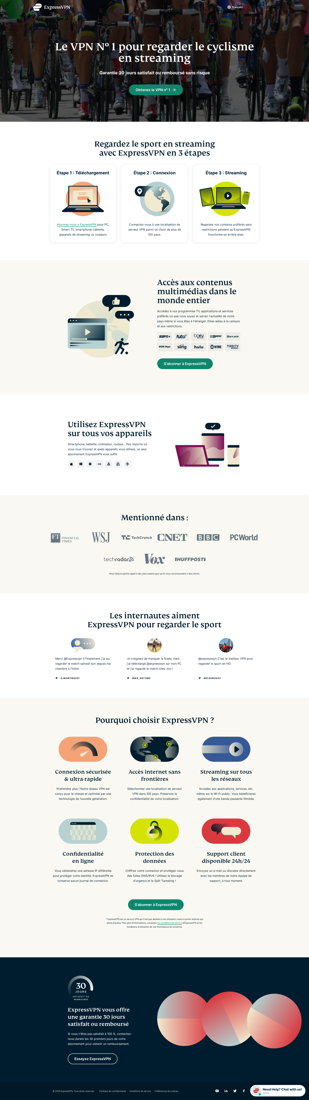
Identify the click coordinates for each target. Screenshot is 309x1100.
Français (237, 7)
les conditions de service (169, 923)
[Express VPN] (51, 7)
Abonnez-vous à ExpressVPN (76, 224)
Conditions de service (140, 1091)
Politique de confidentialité (112, 1091)
